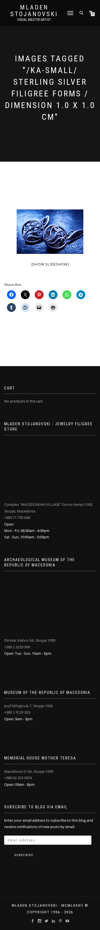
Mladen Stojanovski (34, 11)
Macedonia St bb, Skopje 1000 (28, 771)
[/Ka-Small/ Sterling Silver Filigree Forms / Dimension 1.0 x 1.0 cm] (50, 231)
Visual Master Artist (34, 20)
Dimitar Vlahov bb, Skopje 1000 (29, 640)
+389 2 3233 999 (17, 646)
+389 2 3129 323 (17, 712)
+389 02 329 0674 (18, 777)
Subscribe (24, 855)
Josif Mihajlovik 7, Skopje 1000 (28, 705)
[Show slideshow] (50, 264)
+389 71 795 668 (17, 517)
